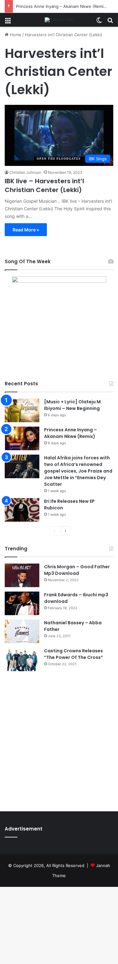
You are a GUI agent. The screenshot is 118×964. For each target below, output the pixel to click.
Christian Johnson (25, 172)
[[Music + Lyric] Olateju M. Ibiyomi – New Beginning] (22, 410)
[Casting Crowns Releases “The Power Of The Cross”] (22, 659)
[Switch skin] (99, 22)
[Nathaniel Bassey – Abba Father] (22, 631)
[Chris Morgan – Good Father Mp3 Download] (22, 575)
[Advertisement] (59, 740)
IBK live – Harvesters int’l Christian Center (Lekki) (44, 185)
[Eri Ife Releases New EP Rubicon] (22, 510)
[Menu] (8, 22)
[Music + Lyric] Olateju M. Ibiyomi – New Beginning (73, 405)
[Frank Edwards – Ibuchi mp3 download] (22, 603)
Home (14, 34)
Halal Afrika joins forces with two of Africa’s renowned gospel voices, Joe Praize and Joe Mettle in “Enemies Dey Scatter (78, 471)
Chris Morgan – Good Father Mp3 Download (77, 570)
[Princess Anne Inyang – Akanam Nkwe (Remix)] (22, 438)
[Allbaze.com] (59, 19)
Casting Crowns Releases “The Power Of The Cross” (73, 654)
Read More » (26, 229)
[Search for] (110, 22)
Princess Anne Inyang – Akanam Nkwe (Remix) (61, 6)
